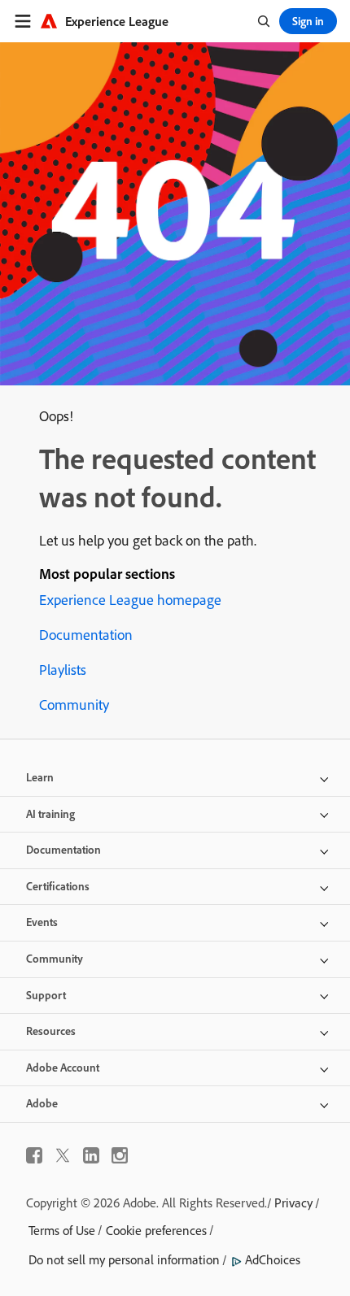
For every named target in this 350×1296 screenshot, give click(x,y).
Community (74, 704)
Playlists (62, 669)
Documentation (86, 634)
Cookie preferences (156, 1230)
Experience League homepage (130, 599)
